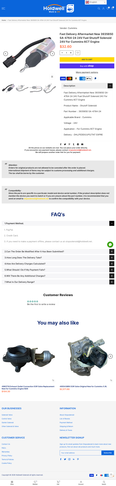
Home (4, 20)
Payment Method (66, 422)
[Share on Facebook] (61, 144)
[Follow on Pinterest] (78, 459)
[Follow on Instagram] (69, 459)
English (93, 2)
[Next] (52, 53)
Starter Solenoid (8, 422)
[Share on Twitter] (65, 144)
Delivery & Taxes (66, 430)
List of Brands (65, 419)
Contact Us (6, 444)
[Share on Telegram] (78, 144)
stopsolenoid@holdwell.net (80, 150)
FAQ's (4, 448)
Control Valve (6, 419)
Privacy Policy (7, 456)
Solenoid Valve (7, 415)
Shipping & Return (66, 426)
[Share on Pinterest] (69, 144)
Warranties (6, 452)
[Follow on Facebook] (61, 459)
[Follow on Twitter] (65, 459)
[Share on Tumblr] (74, 144)
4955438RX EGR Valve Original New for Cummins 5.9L (83, 386)
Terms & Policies (8, 459)
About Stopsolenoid (67, 415)
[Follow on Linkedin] (74, 459)
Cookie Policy (7, 463)
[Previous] (5, 53)
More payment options (87, 72)
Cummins (72, 28)
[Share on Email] (82, 144)
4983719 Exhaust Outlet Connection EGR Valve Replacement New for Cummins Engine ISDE (28, 387)
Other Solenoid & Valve (10, 426)
